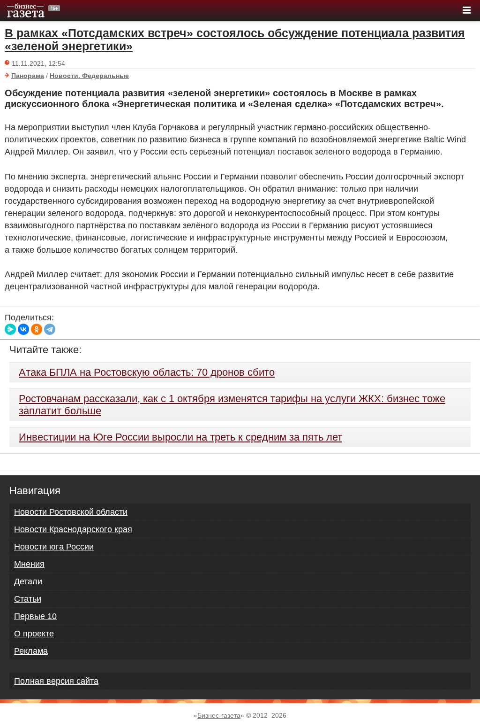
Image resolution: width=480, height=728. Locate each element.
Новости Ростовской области (71, 512)
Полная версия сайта (56, 681)
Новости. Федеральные (89, 75)
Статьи (27, 599)
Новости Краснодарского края (73, 529)
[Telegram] (49, 329)
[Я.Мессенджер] (10, 329)
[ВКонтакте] (23, 329)
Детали (28, 581)
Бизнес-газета (218, 715)
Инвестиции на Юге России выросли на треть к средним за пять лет (180, 437)
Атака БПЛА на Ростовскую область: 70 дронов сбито (147, 372)
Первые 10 (35, 616)
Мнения (29, 564)
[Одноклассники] (36, 329)
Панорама (27, 75)
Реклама (31, 651)
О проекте (34, 633)
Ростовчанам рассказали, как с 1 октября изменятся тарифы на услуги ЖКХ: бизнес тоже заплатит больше (232, 405)
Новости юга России (54, 546)
